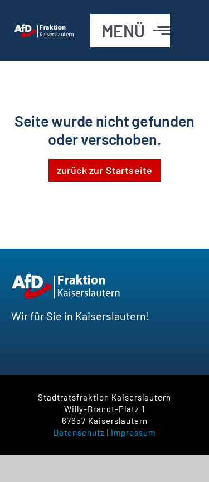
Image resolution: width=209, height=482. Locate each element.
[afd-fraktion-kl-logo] (44, 29)
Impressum (133, 432)
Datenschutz (79, 432)
